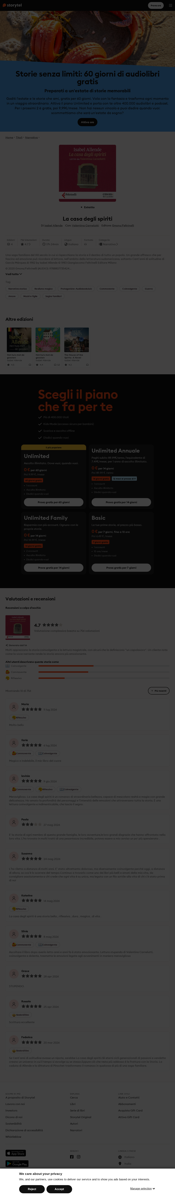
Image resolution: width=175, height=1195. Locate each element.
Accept (59, 1189)
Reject (32, 1189)
